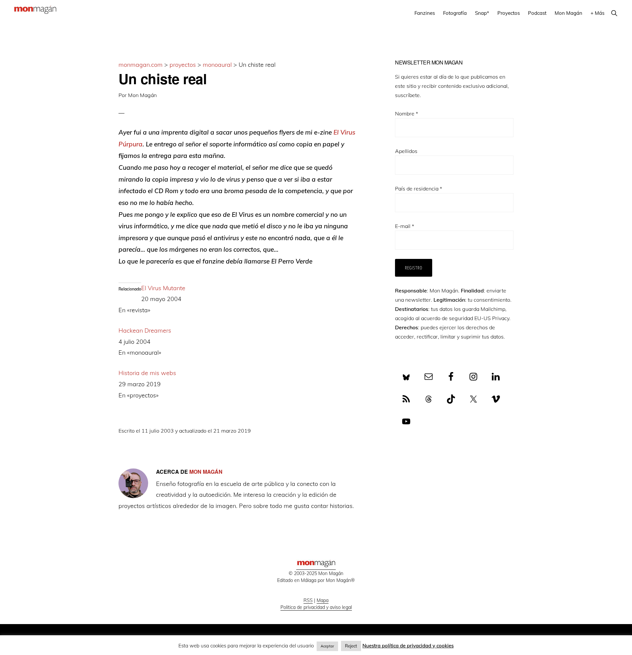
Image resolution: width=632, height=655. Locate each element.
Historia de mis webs (147, 373)
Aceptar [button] (327, 646)
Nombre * (406, 113)
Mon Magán (142, 95)
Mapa (323, 600)
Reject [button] (351, 645)
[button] (614, 13)
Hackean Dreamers (144, 330)
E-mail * (404, 226)
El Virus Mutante (163, 288)
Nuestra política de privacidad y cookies (408, 645)
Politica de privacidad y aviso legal (316, 607)
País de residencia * (418, 188)
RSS (308, 600)
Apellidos (406, 151)
